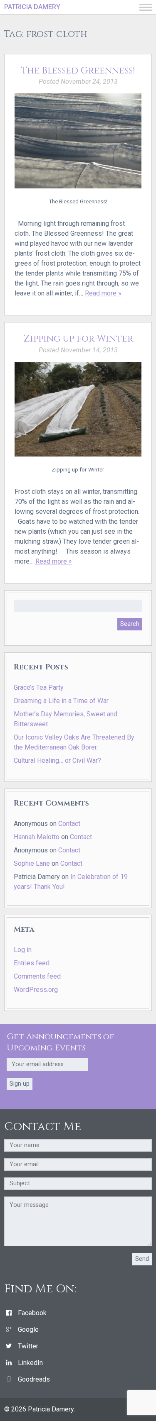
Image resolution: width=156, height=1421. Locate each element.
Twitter (28, 1346)
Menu (145, 7)
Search (129, 623)
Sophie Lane (32, 863)
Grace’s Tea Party (39, 687)
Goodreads (34, 1379)
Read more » (103, 293)
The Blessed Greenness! (78, 70)
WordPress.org (36, 990)
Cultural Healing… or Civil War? (57, 760)
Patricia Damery (32, 7)
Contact (69, 824)
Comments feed (37, 976)
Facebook (32, 1313)
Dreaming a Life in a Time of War (61, 701)
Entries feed (32, 963)
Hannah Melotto (36, 837)
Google (28, 1329)
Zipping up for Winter (78, 338)
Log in (23, 950)
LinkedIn (30, 1363)
